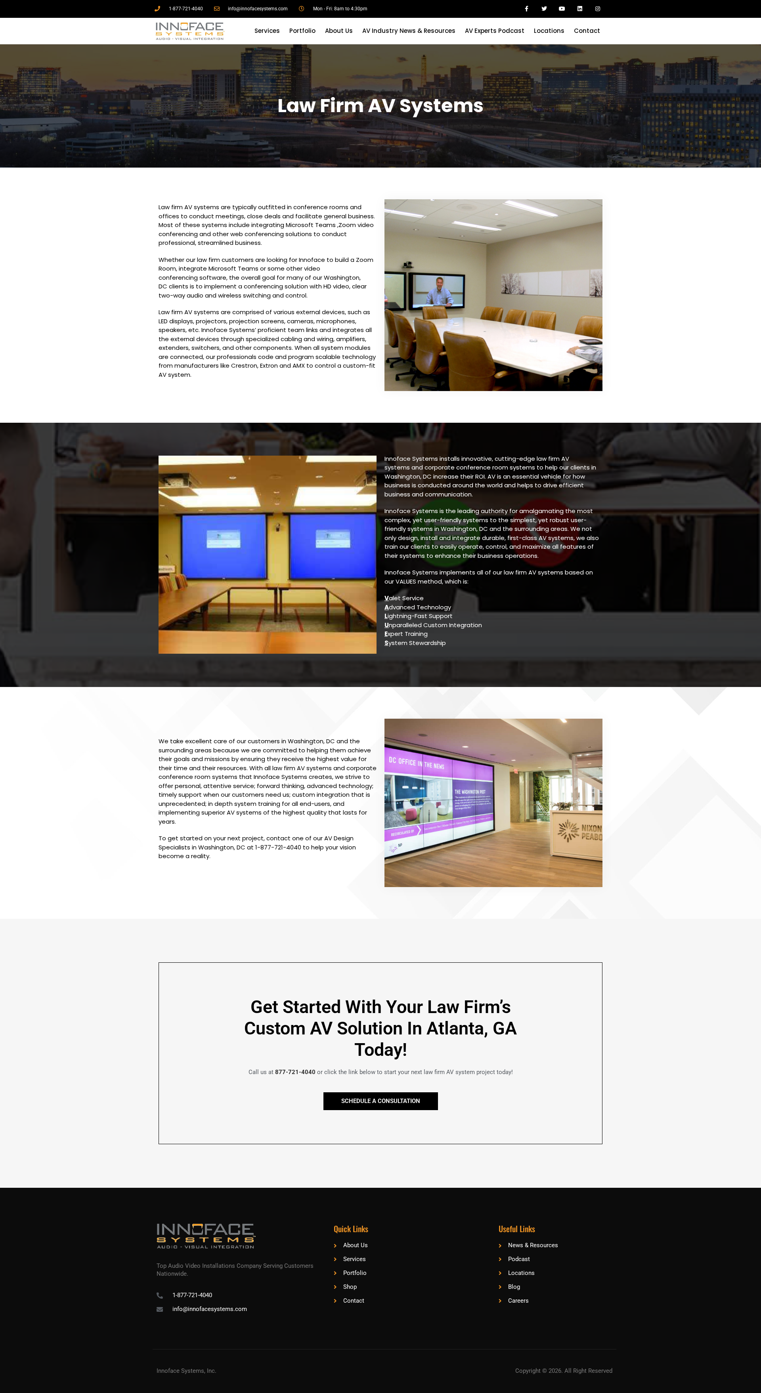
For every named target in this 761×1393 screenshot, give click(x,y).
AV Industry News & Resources (408, 31)
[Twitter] (544, 9)
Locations (549, 31)
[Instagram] (597, 9)
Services (267, 31)
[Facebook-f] (526, 9)
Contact (587, 31)
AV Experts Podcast (494, 31)
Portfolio (302, 31)
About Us (339, 31)
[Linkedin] (580, 9)
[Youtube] (562, 9)
